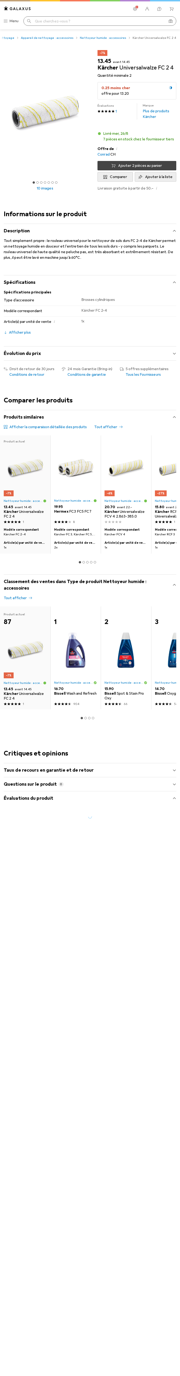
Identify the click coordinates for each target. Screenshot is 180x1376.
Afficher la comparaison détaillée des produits (48, 427)
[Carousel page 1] (80, 562)
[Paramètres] (135, 9)
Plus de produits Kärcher (156, 111)
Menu (14, 21)
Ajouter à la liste (158, 177)
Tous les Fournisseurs (143, 374)
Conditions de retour (26, 374)
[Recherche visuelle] (170, 21)
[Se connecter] (147, 9)
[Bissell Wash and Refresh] (75, 657)
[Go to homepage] (17, 8)
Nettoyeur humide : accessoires (103, 38)
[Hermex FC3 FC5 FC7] (75, 480)
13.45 (104, 61)
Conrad (104, 154)
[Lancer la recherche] (29, 21)
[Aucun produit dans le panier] (171, 9)
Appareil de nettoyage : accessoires (47, 38)
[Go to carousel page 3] (87, 562)
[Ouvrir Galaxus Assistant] (159, 9)
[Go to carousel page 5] (95, 562)
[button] (137, 136)
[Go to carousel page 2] (83, 562)
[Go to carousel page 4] (91, 562)
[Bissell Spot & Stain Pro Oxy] (126, 657)
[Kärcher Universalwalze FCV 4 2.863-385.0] (126, 480)
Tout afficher (105, 427)
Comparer (118, 177)
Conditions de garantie (87, 374)
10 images (45, 188)
